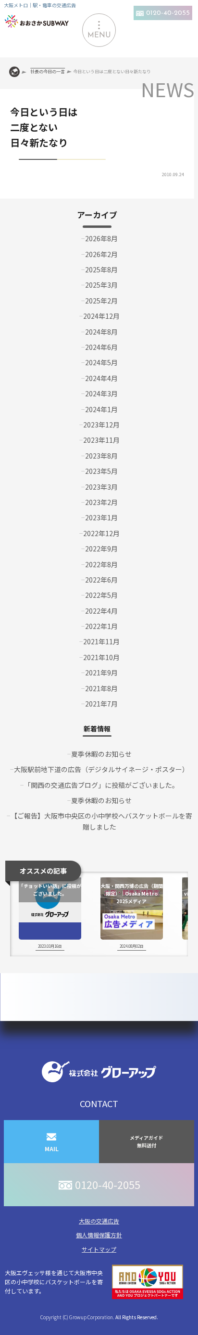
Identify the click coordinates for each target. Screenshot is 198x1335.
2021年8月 (101, 688)
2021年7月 (101, 703)
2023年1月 (101, 517)
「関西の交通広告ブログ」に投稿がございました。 (101, 785)
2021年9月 (101, 672)
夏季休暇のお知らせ (101, 754)
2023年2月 (101, 502)
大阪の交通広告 (99, 1221)
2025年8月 (101, 269)
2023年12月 (101, 424)
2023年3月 (101, 487)
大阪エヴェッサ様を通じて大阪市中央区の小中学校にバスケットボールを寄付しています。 (54, 1281)
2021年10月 (101, 657)
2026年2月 (101, 254)
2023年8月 (101, 455)
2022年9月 (101, 548)
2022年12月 (101, 533)
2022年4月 (101, 611)
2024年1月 (101, 409)
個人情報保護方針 (99, 1235)
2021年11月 (101, 641)
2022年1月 (101, 626)
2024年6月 (101, 347)
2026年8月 (101, 238)
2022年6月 (101, 579)
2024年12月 (101, 316)
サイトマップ (99, 1249)
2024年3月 (101, 393)
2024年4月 (101, 378)
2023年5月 (101, 471)
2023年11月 (101, 440)
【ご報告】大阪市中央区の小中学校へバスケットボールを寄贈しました (101, 821)
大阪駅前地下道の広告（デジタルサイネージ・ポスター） (101, 769)
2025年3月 (101, 285)
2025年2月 (101, 300)
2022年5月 (101, 595)
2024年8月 (101, 332)
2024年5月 (101, 362)
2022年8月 (101, 564)
